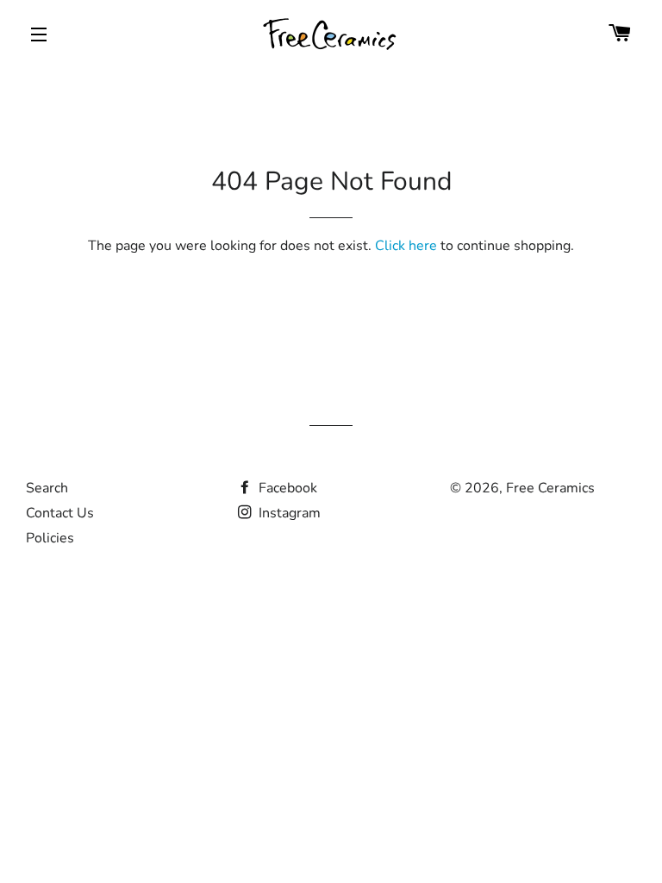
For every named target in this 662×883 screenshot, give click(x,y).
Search (47, 488)
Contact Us (60, 513)
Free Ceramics (550, 488)
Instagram (288, 513)
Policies (50, 538)
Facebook (286, 488)
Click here (406, 245)
